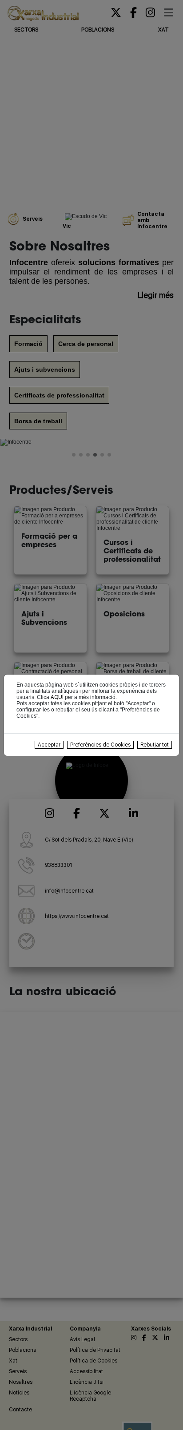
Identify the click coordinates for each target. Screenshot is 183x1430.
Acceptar (49, 745)
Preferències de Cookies (100, 745)
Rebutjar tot (154, 745)
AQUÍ (57, 697)
